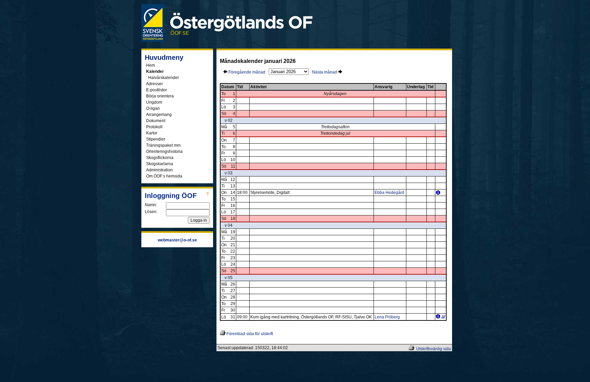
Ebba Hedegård (389, 192)
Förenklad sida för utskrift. (249, 333)
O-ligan (153, 108)
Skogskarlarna (159, 163)
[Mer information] (438, 193)
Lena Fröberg (387, 317)
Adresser (154, 83)
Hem (150, 65)
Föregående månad (246, 72)
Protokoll (154, 126)
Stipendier (155, 139)
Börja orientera (160, 96)
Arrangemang (159, 114)
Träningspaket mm (163, 145)
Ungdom (154, 102)
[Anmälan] (443, 317)
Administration (159, 170)
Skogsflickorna (159, 157)
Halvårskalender (163, 77)
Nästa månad (325, 72)
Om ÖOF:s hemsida (164, 176)
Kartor (151, 133)
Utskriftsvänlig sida (433, 348)
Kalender (155, 71)
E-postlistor (156, 90)
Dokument (155, 120)
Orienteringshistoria (164, 151)
